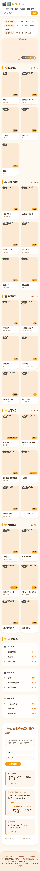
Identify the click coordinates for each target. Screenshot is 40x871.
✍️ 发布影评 (13, 764)
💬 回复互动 (12, 783)
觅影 (34, 13)
